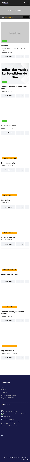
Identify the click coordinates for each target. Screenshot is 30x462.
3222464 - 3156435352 (11, 353)
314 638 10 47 (9, 165)
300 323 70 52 (9, 91)
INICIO (3, 387)
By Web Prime (25, 459)
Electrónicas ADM (8, 163)
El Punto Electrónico (9, 237)
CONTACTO (4, 392)
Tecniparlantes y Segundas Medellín (12, 313)
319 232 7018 (8, 316)
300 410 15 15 (9, 277)
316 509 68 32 (9, 128)
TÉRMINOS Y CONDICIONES (8, 395)
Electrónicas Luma (8, 126)
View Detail (8, 56)
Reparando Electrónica (10, 274)
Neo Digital (5, 200)
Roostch (4, 46)
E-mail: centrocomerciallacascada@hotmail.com (16, 414)
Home (2, 17)
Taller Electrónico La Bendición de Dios (14, 88)
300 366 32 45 (9, 202)
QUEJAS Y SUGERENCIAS (7, 398)
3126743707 (8, 240)
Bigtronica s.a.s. (7, 351)
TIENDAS (3, 389)
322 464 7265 (8, 52)
